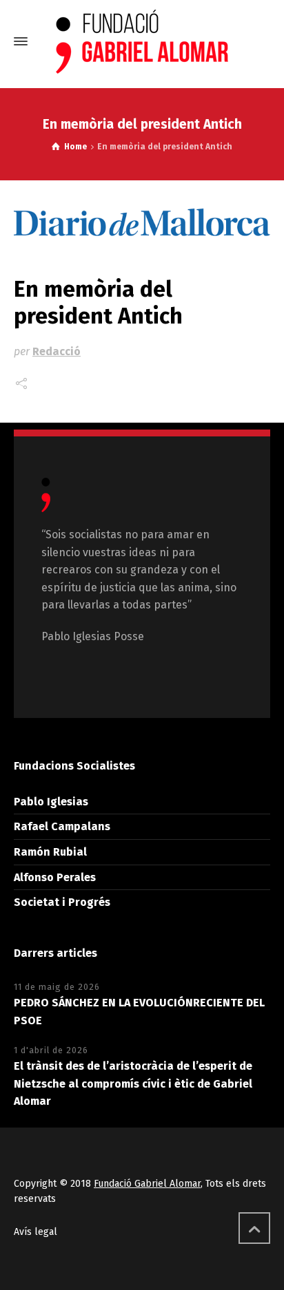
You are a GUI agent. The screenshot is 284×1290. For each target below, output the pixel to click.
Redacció (56, 351)
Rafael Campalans (62, 826)
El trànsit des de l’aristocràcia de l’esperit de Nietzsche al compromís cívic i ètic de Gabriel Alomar (133, 1083)
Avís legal (35, 1232)
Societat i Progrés (62, 902)
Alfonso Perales (55, 877)
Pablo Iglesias (51, 801)
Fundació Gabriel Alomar (147, 1183)
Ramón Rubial (50, 851)
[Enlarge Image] (142, 223)
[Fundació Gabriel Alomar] (142, 42)
